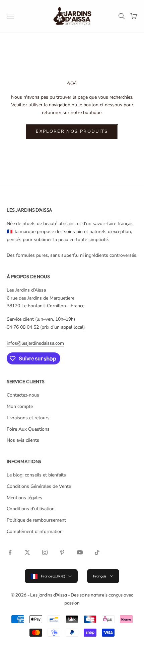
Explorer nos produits (72, 131)
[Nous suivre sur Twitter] (27, 552)
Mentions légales (24, 498)
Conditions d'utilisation (31, 509)
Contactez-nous (23, 395)
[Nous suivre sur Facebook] (10, 552)
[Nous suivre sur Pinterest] (62, 552)
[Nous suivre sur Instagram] (45, 552)
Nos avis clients (23, 440)
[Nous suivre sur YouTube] (79, 552)
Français (99, 576)
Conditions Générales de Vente (39, 486)
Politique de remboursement (36, 520)
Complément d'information (35, 531)
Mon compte (20, 406)
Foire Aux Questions (28, 429)
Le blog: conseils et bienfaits (36, 475)
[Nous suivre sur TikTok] (97, 552)
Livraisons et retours (28, 418)
